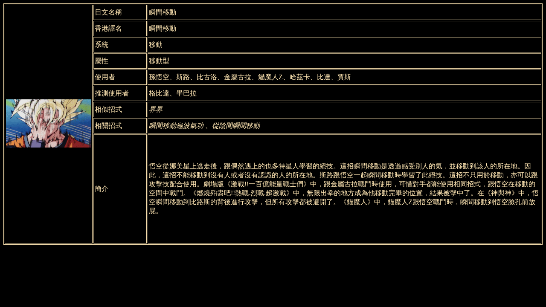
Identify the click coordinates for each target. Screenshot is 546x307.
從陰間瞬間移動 (236, 125)
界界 (156, 109)
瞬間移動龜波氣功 (177, 125)
